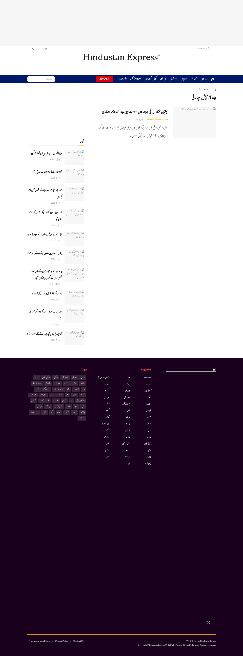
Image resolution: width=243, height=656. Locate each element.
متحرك (107, 430)
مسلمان (33, 400)
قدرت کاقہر (106, 391)
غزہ (71, 400)
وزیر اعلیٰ (39, 406)
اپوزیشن (74, 383)
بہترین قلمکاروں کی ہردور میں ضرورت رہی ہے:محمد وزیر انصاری (135, 112)
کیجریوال (44, 412)
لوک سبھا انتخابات (44, 400)
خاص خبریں (127, 391)
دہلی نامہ (128, 417)
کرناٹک (59, 412)
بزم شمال (173, 79)
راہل (51, 395)
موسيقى (107, 443)
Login (45, 49)
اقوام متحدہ (65, 377)
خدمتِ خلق (127, 397)
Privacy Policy (61, 641)
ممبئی (83, 406)
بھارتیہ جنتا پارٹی (37, 383)
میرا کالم (107, 450)
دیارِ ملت (128, 424)
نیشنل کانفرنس (58, 406)
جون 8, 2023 (138, 119)
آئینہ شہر (194, 79)
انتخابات (83, 383)
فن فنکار (163, 79)
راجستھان (59, 395)
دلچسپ (128, 410)
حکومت (83, 395)
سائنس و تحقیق (126, 443)
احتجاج (83, 377)
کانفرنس (107, 404)
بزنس (149, 430)
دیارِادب (128, 437)
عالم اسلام (127, 457)
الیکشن (149, 417)
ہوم (212, 79)
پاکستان (74, 412)
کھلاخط (107, 417)
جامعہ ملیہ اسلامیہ (58, 389)
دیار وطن (204, 79)
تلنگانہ (68, 389)
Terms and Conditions (39, 641)
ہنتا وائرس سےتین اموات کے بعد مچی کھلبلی (47, 172)
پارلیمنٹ (83, 412)
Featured (147, 377)
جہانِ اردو (148, 457)
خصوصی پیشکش (135, 79)
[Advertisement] (121, 23)
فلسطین (64, 400)
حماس (37, 389)
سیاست (128, 450)
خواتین (75, 395)
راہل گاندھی (43, 395)
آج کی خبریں (147, 391)
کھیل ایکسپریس (151, 79)
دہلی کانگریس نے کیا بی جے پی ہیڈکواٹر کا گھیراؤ (46, 153)
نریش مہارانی (197, 90)
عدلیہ (129, 463)
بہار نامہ (149, 437)
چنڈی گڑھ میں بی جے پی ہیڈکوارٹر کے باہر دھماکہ (44, 253)
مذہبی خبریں (106, 437)
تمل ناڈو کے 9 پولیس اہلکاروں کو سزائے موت (44, 235)
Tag (214, 90)
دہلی (67, 395)
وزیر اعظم (48, 406)
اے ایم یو (57, 383)
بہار (84, 389)
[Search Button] (29, 79)
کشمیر (51, 412)
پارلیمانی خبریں (147, 443)
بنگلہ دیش (47, 383)
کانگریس (66, 412)
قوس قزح (106, 397)
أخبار (150, 397)
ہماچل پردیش (34, 412)
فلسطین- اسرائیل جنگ (103, 377)
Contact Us (78, 641)
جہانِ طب (148, 463)
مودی (76, 406)
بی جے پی (76, 389)
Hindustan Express (158, 119)
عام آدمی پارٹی (81, 400)
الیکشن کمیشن (46, 377)
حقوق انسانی (126, 384)
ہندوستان (82, 418)
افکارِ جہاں (123, 79)
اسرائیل (74, 377)
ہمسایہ (107, 457)
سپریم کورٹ (33, 395)
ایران (66, 383)
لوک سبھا (55, 400)
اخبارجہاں (184, 79)
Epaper (104, 79)
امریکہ (36, 377)
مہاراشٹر (68, 406)
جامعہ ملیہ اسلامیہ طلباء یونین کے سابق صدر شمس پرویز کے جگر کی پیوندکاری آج (46, 275)
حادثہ (129, 377)
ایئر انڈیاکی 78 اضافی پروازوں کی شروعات (47, 294)
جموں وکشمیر (46, 389)
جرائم (149, 450)
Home (206, 90)
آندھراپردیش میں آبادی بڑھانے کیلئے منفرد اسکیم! (44, 334)
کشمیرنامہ (107, 410)
